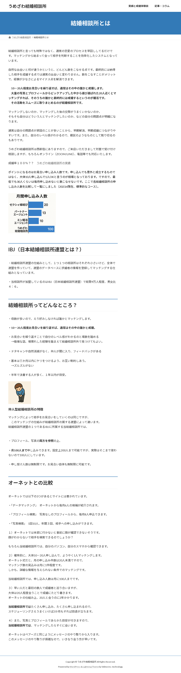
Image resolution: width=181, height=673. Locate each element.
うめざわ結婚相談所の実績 (54, 163)
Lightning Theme (91, 667)
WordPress (75, 667)
